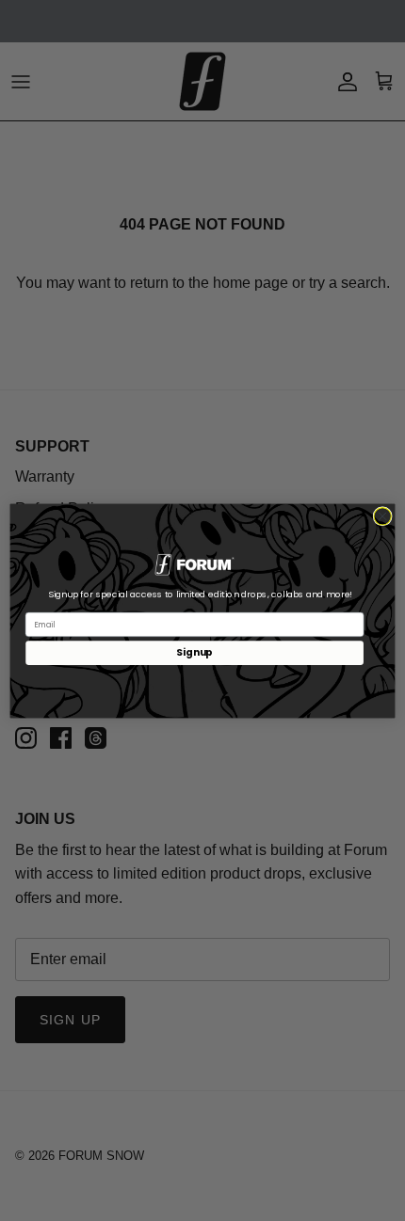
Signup (194, 652)
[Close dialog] (382, 515)
